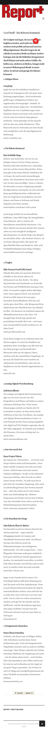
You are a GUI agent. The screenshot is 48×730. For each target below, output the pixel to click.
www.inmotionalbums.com (15, 439)
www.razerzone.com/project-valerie (19, 508)
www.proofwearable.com (14, 331)
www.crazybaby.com (12, 138)
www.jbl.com (9, 373)
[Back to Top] (42, 724)
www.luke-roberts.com (13, 570)
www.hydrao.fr (10, 619)
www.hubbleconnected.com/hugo (18, 252)
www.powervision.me (12, 681)
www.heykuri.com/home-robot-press (19, 207)
